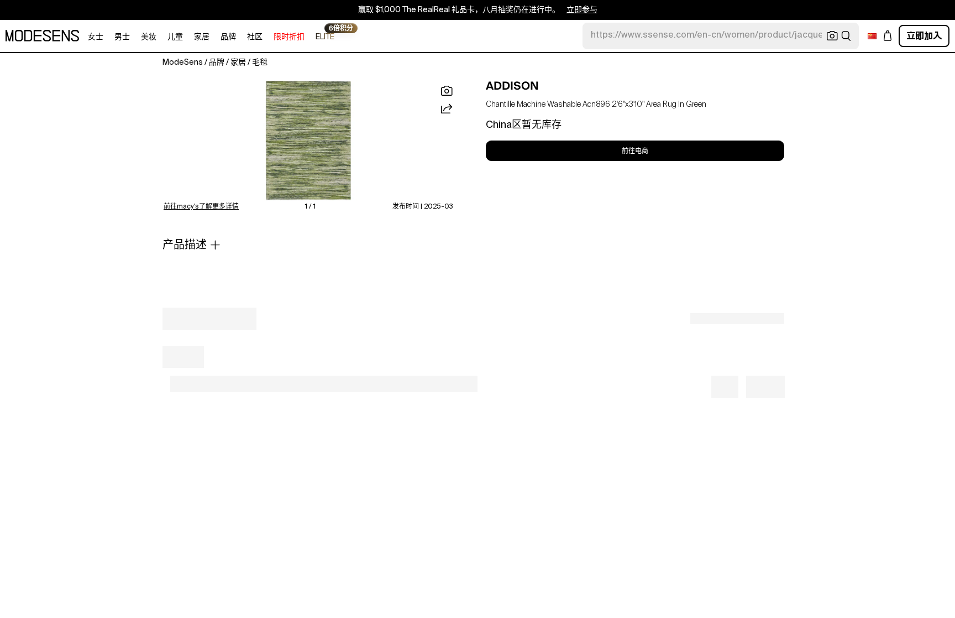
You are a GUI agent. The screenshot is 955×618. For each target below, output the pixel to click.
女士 (95, 37)
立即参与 (581, 10)
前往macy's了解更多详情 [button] (201, 207)
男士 (122, 37)
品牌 (228, 37)
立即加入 (924, 35)
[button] (308, 140)
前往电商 (635, 151)
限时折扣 (289, 37)
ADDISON (512, 85)
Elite (325, 36)
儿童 (175, 37)
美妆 (148, 37)
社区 (255, 37)
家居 (201, 37)
